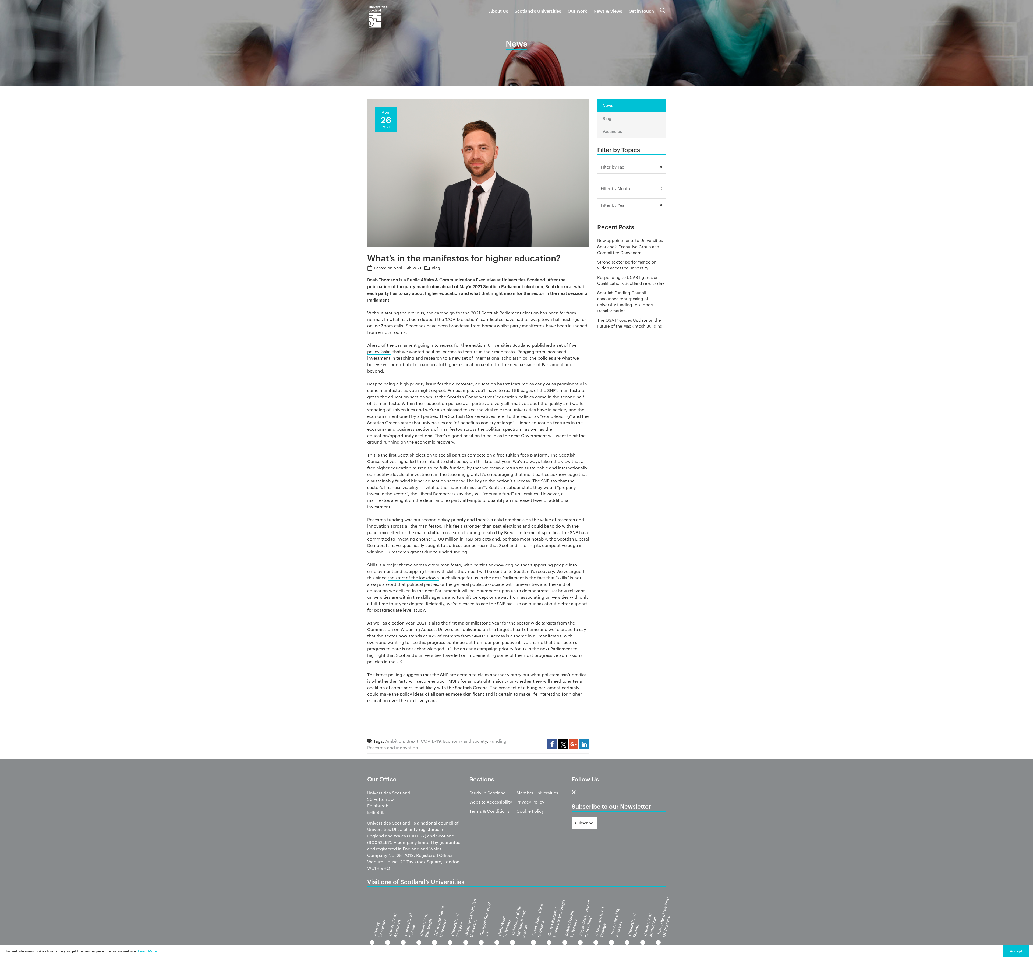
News (608, 105)
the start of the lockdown (413, 577)
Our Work (577, 11)
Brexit (412, 741)
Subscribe (584, 822)
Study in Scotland (487, 792)
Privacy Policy (530, 802)
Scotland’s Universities (538, 11)
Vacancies (612, 131)
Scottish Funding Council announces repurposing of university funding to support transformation (625, 302)
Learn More (147, 950)
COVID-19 (431, 741)
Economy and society (465, 741)
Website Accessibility (490, 802)
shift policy (457, 461)
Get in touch (641, 11)
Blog (436, 267)
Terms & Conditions (489, 811)
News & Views (607, 11)
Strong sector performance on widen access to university (626, 265)
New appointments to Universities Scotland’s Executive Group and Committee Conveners (630, 246)
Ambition (394, 741)
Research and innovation (392, 747)
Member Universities (537, 792)
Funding (497, 741)
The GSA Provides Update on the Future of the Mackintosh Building (630, 323)
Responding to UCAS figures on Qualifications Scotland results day (630, 280)
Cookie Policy (530, 811)
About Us (498, 11)
